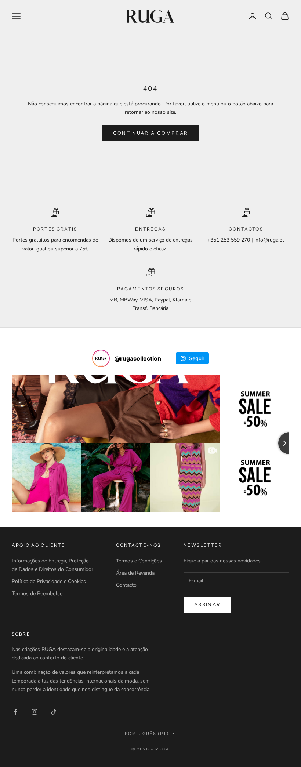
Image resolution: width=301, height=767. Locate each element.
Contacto (126, 585)
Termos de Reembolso (37, 593)
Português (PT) (147, 733)
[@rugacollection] (101, 358)
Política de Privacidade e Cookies (49, 581)
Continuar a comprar (150, 133)
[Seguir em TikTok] (53, 712)
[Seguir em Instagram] (34, 712)
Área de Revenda (135, 572)
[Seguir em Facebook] (15, 712)
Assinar (207, 604)
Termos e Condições (139, 560)
